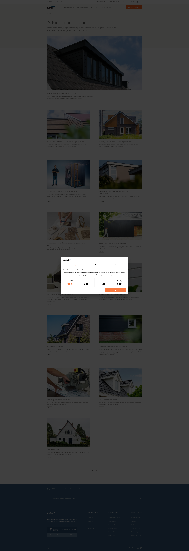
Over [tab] (116, 264)
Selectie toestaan (94, 290)
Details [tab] (94, 264)
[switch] (86, 284)
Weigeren (73, 290)
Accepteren (116, 290)
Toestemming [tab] (72, 265)
